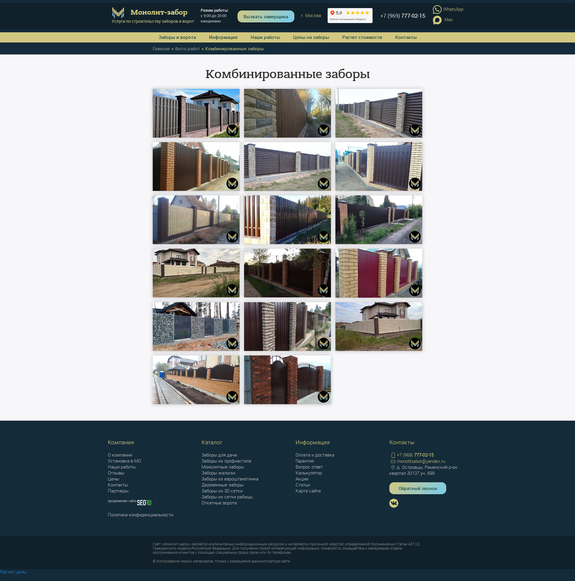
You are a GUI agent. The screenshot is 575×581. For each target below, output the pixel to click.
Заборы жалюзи (218, 473)
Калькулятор (309, 473)
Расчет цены (13, 572)
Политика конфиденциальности (140, 515)
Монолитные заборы (223, 467)
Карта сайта (308, 491)
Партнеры (118, 491)
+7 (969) (402, 15)
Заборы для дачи (219, 455)
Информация (223, 37)
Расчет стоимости (362, 37)
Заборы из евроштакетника (230, 479)
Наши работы (265, 37)
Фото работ (187, 48)
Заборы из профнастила (226, 461)
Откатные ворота (219, 503)
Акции (302, 479)
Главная (161, 48)
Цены (113, 479)
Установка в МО (124, 461)
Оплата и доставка (315, 455)
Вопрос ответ (309, 467)
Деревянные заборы (223, 485)
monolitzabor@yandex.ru (421, 461)
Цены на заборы (311, 37)
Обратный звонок (418, 488)
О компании (120, 455)
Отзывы (116, 473)
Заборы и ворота (177, 37)
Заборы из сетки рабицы (227, 497)
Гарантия (305, 461)
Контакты (406, 37)
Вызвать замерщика (265, 16)
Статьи (303, 485)
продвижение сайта (122, 501)
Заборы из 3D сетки (222, 491)
